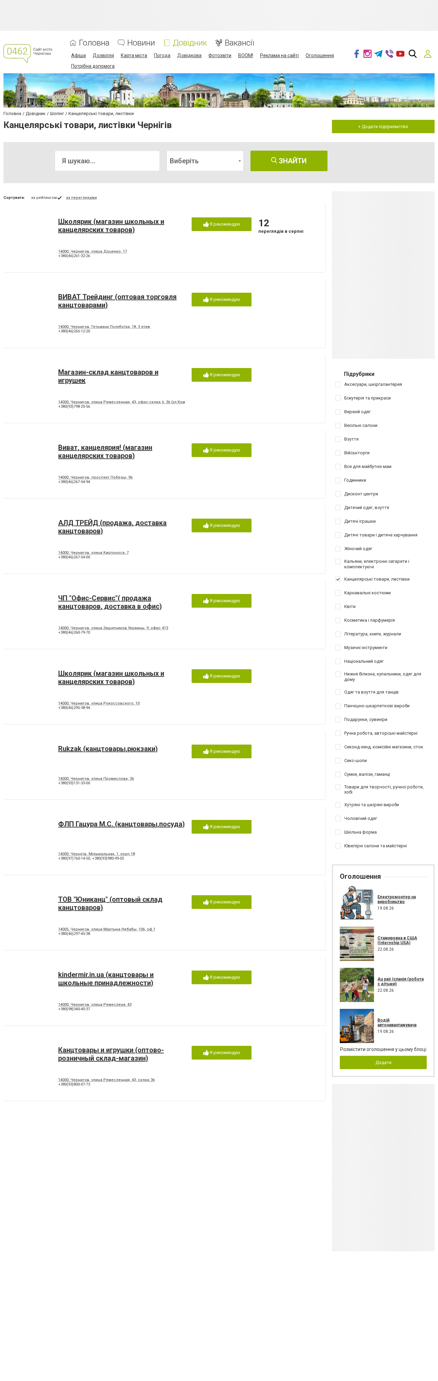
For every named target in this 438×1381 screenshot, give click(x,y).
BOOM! (245, 55)
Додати (383, 1062)
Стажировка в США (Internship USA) (397, 940)
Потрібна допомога (93, 66)
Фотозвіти (219, 55)
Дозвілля (103, 55)
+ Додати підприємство (383, 126)
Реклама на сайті (279, 55)
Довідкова (189, 55)
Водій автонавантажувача (396, 1022)
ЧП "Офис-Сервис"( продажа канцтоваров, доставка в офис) (110, 602)
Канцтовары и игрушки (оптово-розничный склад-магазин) (111, 1054)
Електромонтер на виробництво (396, 899)
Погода (162, 55)
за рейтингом (44, 197)
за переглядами (81, 197)
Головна (94, 43)
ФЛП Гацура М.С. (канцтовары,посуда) (121, 824)
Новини (141, 43)
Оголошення (320, 55)
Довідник (190, 43)
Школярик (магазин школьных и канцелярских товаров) (111, 225)
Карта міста (134, 55)
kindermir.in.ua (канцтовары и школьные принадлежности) (106, 979)
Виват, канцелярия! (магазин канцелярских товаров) (105, 451)
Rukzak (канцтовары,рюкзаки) (108, 749)
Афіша (78, 55)
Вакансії (239, 43)
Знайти (292, 161)
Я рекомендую (224, 224)
